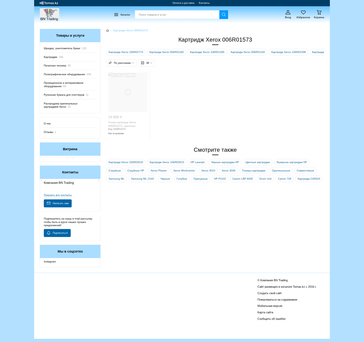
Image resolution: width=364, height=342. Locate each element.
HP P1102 (220, 178)
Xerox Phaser (159, 170)
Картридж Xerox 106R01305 (207, 52)
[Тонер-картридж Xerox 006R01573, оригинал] (128, 92)
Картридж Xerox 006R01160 (166, 52)
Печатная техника (57, 65)
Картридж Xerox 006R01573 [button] (130, 30)
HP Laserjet (198, 162)
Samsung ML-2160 (142, 178)
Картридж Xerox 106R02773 (126, 52)
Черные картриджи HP (225, 162)
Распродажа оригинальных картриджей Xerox (61, 105)
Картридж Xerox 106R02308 (288, 52)
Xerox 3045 (228, 170)
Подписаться (60, 232)
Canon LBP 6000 (242, 178)
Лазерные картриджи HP (291, 162)
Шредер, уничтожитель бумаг (65, 48)
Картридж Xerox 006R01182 (248, 52)
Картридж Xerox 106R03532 (126, 162)
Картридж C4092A (309, 178)
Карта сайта (265, 312)
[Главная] (107, 30)
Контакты (204, 3)
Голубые (182, 178)
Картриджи (53, 56)
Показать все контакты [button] (58, 195)
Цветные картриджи (257, 162)
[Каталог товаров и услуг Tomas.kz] (49, 3)
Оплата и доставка (183, 3)
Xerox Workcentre (184, 170)
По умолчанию (122, 63)
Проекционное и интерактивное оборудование (63, 84)
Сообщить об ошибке (271, 318)
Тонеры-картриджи (253, 170)
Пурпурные (201, 178)
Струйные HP (135, 170)
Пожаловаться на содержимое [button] (277, 299)
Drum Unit (265, 178)
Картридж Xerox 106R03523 (167, 162)
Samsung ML (117, 178)
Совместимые (305, 170)
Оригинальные (281, 170)
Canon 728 (284, 178)
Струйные (115, 170)
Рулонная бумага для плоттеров (66, 94)
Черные (165, 178)
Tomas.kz (299, 286)
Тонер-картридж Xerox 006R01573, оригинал (122, 124)
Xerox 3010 (208, 170)
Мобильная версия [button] (269, 305)
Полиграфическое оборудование (67, 74)
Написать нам (61, 203)
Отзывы (50, 131)
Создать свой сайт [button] (269, 293)
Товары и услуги (70, 35)
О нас (47, 123)
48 (147, 63)
